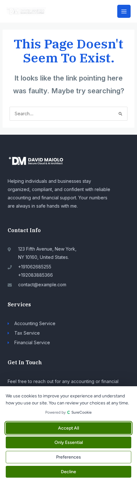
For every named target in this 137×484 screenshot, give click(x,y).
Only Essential (68, 442)
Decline (68, 471)
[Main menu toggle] (124, 11)
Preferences (68, 457)
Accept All (68, 428)
